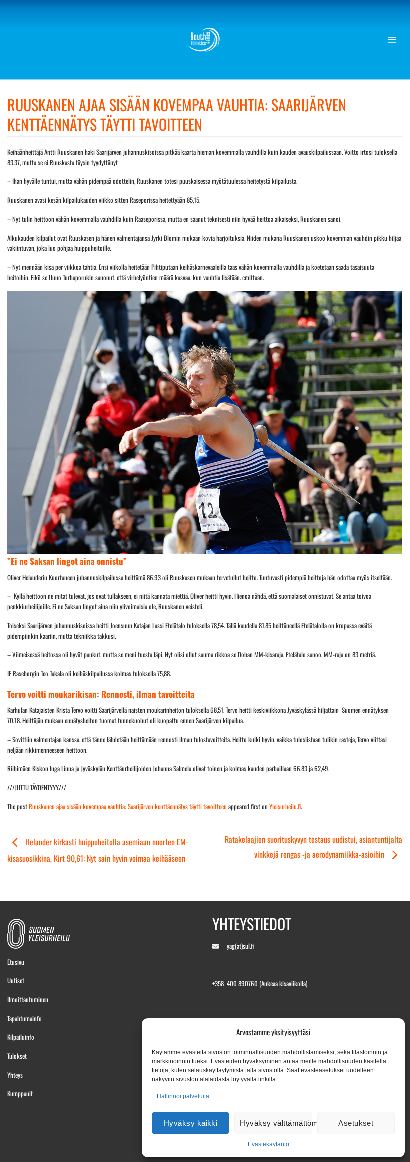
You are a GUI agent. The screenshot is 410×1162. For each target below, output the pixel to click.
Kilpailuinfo (21, 1037)
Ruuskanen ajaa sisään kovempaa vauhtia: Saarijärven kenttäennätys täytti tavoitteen (128, 806)
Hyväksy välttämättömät (276, 1123)
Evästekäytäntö (269, 1144)
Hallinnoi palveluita (183, 1096)
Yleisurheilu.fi (285, 806)
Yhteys (15, 1075)
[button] (395, 40)
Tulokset (17, 1056)
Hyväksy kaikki (191, 1123)
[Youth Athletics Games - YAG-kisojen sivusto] (205, 40)
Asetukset (356, 1123)
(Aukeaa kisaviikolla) (284, 983)
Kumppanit (20, 1093)
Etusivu (16, 962)
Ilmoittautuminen (28, 999)
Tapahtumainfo (25, 1018)
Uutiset (16, 980)
